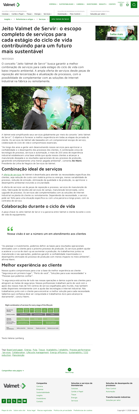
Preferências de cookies (83, 410)
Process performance (80, 349)
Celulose (74, 388)
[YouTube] (24, 401)
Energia (74, 398)
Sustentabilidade (43, 392)
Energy (27, 349)
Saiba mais (116, 34)
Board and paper (15, 349)
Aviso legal (31, 410)
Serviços (74, 401)
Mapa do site (7, 410)
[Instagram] (9, 401)
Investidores (41, 398)
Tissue (42, 349)
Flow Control (111, 388)
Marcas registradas (44, 410)
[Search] (134, 5)
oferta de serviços (12, 174)
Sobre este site (19, 410)
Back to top (69, 372)
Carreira (39, 386)
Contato (39, 401)
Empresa (39, 389)
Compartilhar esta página (12, 371)
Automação (110, 391)
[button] (8, 19)
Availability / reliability (57, 349)
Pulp (35, 349)
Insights (39, 395)
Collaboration (18, 352)
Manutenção (18, 355)
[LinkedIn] (19, 401)
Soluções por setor (113, 400)
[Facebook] (4, 401)
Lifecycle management (37, 352)
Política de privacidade (63, 410)
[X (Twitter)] (14, 401)
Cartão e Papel (77, 391)
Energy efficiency (58, 352)
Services (6, 352)
